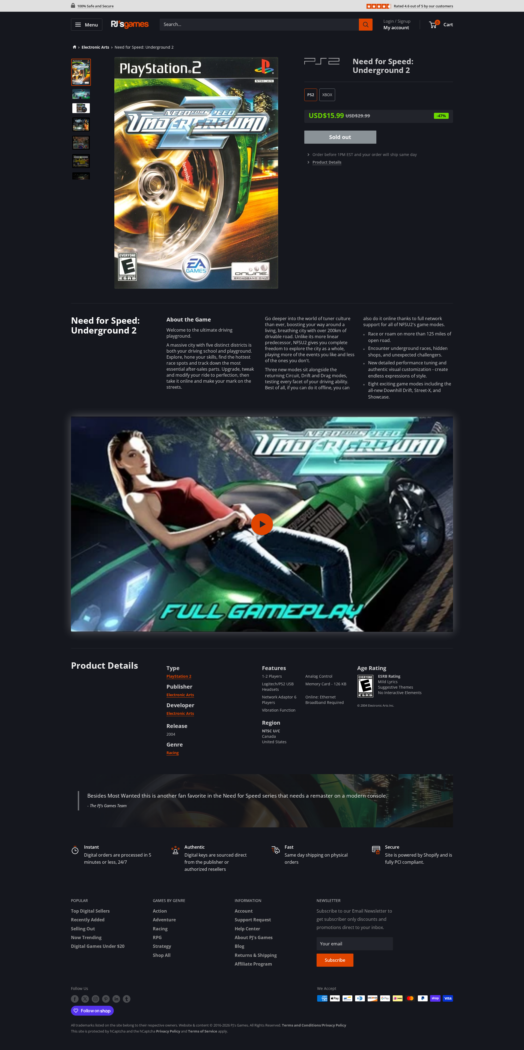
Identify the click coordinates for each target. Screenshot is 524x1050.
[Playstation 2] (328, 61)
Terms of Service (202, 1031)
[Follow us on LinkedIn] (116, 999)
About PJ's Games (254, 937)
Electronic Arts (95, 47)
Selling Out (83, 929)
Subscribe (335, 960)
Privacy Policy (334, 1025)
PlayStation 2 (178, 676)
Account (244, 911)
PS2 (310, 94)
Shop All (162, 955)
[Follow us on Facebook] (75, 999)
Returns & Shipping (256, 955)
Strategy (162, 946)
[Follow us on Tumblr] (126, 999)
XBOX (327, 94)
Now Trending (86, 937)
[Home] (73, 47)
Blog (239, 946)
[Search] (366, 25)
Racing (172, 752)
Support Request (253, 920)
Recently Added (88, 920)
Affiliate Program (253, 964)
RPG (157, 937)
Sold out (340, 137)
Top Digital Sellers (90, 911)
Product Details (326, 162)
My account (396, 27)
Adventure (164, 920)
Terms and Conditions (301, 1025)
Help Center (247, 929)
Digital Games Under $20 (97, 946)
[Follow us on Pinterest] (106, 999)
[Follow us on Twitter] (85, 999)
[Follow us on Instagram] (95, 999)
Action (160, 911)
